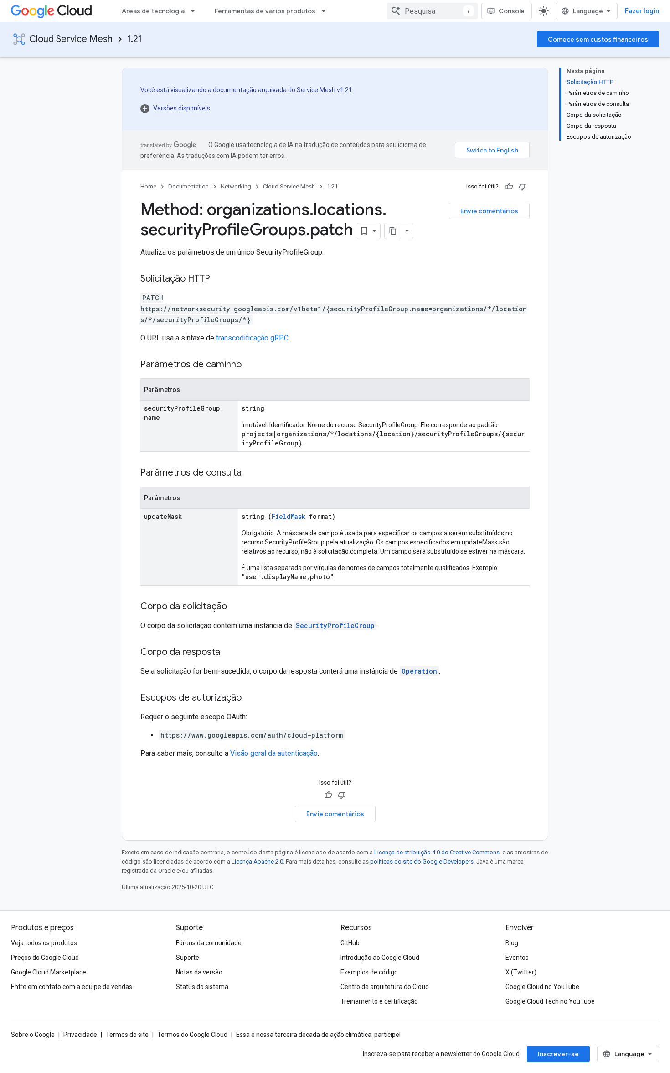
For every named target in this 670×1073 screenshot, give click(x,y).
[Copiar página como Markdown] (393, 231)
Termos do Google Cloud (192, 1034)
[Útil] (509, 187)
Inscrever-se (558, 1054)
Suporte (187, 957)
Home (148, 186)
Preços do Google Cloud (45, 957)
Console (512, 11)
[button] (247, 108)
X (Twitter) (520, 972)
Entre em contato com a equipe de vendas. (72, 986)
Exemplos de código (369, 972)
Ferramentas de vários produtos (265, 11)
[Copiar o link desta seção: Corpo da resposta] (229, 652)
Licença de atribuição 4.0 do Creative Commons (437, 852)
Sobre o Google (33, 1034)
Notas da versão (199, 972)
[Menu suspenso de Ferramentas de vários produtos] (326, 11)
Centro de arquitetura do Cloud (384, 986)
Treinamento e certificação (379, 1001)
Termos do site (127, 1034)
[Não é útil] (523, 187)
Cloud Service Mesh (71, 39)
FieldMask (288, 516)
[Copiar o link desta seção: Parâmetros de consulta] (251, 473)
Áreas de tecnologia (153, 11)
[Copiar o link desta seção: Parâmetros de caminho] (251, 365)
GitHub (350, 943)
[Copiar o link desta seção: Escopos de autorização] (251, 698)
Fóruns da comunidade (209, 943)
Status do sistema (202, 986)
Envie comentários (489, 211)
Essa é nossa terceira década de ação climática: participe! (318, 1034)
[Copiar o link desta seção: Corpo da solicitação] (236, 607)
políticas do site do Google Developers (422, 861)
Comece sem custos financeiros (598, 39)
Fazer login (642, 11)
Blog (511, 943)
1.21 (134, 39)
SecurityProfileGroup (335, 625)
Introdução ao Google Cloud (379, 957)
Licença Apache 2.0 (257, 861)
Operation (419, 671)
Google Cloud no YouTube (542, 986)
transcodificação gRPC (252, 338)
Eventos (517, 957)
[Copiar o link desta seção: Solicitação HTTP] (219, 279)
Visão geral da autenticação (274, 753)
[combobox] (432, 11)
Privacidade (80, 1034)
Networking (236, 186)
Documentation (188, 186)
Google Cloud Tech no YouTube (550, 1001)
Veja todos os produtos (44, 943)
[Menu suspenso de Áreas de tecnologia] (195, 11)
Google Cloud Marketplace (48, 972)
